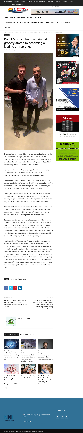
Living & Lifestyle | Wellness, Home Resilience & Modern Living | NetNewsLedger (29, 22)
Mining (67, 22)
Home (6, 17)
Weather (29, 17)
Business (7, 27)
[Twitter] (11, 288)
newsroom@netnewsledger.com (34, 423)
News (11, 17)
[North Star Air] (55, 12)
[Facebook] (6, 288)
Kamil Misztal (22, 279)
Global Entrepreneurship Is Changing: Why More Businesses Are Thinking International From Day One (11, 355)
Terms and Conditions (61, 1)
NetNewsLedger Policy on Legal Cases (43, 1)
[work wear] (67, 72)
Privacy (71, 1)
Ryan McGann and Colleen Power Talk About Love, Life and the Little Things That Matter (45, 380)
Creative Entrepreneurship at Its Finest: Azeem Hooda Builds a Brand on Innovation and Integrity (45, 355)
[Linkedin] (20, 288)
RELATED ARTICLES (11, 335)
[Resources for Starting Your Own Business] (28, 369)
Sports (37, 17)
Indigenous (20, 17)
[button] (76, 18)
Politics (59, 22)
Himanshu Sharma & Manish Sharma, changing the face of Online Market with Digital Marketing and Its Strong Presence (43, 304)
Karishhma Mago (10, 50)
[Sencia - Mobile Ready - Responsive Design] (67, 126)
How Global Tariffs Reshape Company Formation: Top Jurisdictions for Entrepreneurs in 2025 (10, 380)
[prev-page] (5, 388)
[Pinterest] (15, 288)
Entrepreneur (13, 279)
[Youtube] (66, 417)
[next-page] (8, 388)
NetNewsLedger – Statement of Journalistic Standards (18, 1)
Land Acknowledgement (16, 4)
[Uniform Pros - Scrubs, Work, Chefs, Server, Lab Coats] (67, 151)
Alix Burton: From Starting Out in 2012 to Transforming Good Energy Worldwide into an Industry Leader (15, 303)
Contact (6, 4)
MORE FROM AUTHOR (27, 335)
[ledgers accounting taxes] (67, 99)
